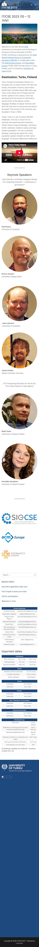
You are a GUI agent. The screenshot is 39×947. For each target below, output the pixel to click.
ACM (26, 47)
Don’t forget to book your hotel (14, 591)
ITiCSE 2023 (9, 7)
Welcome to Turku (9, 601)
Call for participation (10, 596)
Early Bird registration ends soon (14, 587)
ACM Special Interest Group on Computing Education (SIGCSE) (19, 57)
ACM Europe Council (13, 63)
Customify (19, 943)
